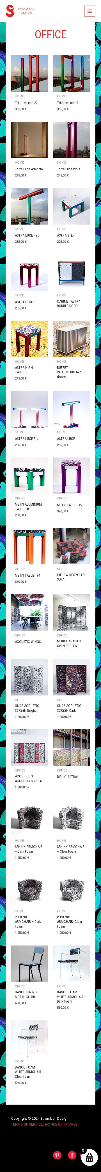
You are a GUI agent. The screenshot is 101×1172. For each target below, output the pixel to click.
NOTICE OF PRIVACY (61, 1124)
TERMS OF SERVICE (27, 1124)
